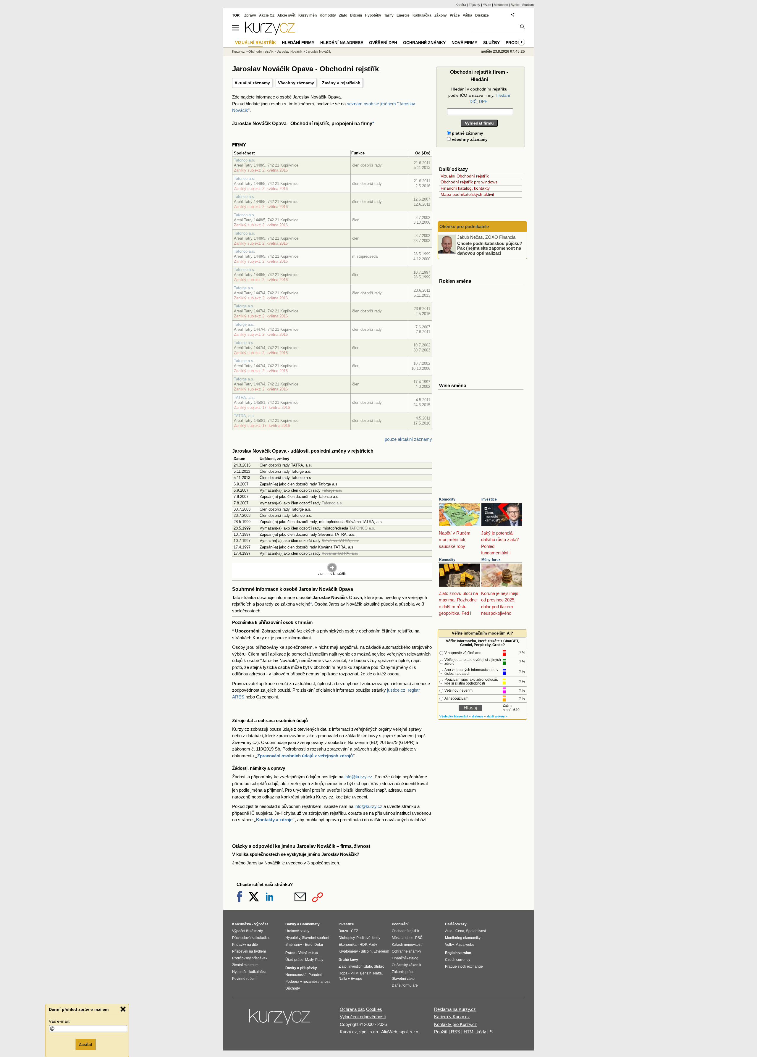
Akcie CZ (266, 15)
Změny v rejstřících (341, 82)
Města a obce (402, 938)
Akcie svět (286, 15)
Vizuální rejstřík (255, 42)
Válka (467, 15)
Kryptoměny (348, 951)
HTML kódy (475, 1031)
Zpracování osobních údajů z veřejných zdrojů (305, 755)
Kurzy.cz (238, 51)
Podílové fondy (368, 938)
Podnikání (400, 924)
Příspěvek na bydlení (249, 951)
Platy (319, 960)
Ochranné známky (424, 42)
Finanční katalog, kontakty (465, 188)
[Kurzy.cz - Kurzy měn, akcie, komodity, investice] (270, 32)
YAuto (487, 5)
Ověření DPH (383, 42)
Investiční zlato (360, 966)
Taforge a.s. (244, 288)
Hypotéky (373, 15)
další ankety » (497, 716)
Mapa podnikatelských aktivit (467, 194)
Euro (309, 945)
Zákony (440, 15)
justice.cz (396, 690)
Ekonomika (348, 945)
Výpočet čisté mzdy (247, 931)
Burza (343, 931)
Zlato (343, 15)
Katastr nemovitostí (407, 945)
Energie (403, 15)
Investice (489, 499)
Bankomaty (310, 924)
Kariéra (461, 5)
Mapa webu (464, 945)
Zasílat (85, 1044)
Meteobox (501, 5)
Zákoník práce (403, 972)
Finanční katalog (405, 958)
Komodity (447, 499)
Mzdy (309, 960)
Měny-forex (491, 560)
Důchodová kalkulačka (250, 938)
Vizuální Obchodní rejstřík (465, 176)
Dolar (318, 945)
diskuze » (479, 716)
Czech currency (457, 960)
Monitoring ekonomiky (463, 938)
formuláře (410, 985)
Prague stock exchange (464, 966)
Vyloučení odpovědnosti (363, 1016)
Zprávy (250, 15)
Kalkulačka (422, 15)
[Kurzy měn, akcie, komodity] (280, 1019)
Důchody (292, 988)
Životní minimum (245, 965)
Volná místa (308, 953)
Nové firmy (464, 42)
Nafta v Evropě (350, 979)
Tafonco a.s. (244, 160)
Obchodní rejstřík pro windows (469, 182)
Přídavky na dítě (245, 945)
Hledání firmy (298, 42)
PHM (354, 973)
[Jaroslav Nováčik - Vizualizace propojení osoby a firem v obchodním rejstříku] (332, 574)
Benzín (365, 973)
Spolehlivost (476, 931)
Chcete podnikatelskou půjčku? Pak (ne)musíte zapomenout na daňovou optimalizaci (489, 248)
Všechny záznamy (296, 82)
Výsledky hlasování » (455, 716)
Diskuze (482, 15)
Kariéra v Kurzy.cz (452, 1016)
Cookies (374, 1009)
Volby (449, 945)
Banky (290, 924)
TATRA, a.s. (244, 397)
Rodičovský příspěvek (249, 958)
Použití (440, 1031)
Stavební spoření (315, 938)
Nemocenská (296, 975)
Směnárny (293, 945)
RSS (455, 1031)
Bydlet (515, 5)
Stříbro (379, 966)
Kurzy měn (307, 15)
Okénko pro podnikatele (464, 226)
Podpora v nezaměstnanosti (307, 981)
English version (458, 953)
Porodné (315, 975)
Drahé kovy (348, 960)
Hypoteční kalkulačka (249, 972)
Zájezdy (474, 5)
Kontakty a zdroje (274, 819)
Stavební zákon (404, 979)
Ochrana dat (352, 1009)
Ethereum (381, 951)
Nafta (377, 973)
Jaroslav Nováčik (289, 51)
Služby (491, 42)
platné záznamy (467, 133)
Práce (455, 15)
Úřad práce (294, 960)
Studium (528, 5)
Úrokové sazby (297, 931)
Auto (448, 931)
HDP (363, 945)
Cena (459, 931)
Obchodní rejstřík (261, 51)
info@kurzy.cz (358, 776)
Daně (396, 985)
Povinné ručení (244, 979)
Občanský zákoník (406, 965)
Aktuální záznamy (252, 82)
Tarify (389, 15)
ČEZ (354, 931)
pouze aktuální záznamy (408, 439)
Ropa (343, 973)
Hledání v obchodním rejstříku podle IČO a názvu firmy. (479, 95)
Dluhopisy (347, 938)
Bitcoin (356, 15)
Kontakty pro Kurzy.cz (455, 1024)
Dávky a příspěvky (301, 968)
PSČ (419, 938)
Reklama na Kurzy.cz (455, 1009)
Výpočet (261, 924)
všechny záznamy (469, 139)
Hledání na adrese (341, 42)
